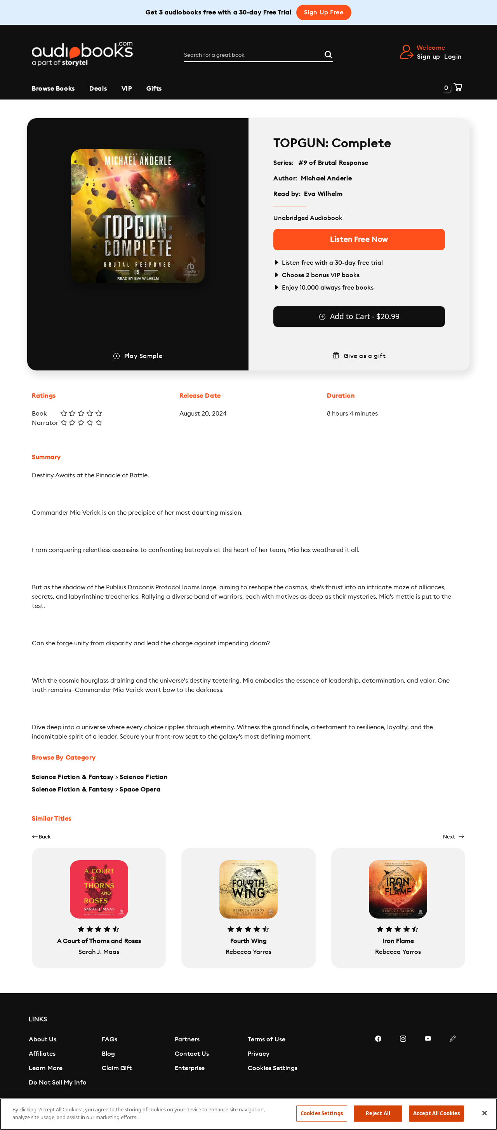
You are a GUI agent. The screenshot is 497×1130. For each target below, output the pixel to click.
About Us (42, 1039)
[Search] (328, 54)
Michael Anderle (326, 178)
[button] (41, 837)
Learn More (46, 1068)
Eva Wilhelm (323, 194)
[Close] (484, 1112)
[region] (248, 1114)
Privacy (258, 1054)
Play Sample (143, 356)
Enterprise (190, 1068)
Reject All (378, 1113)
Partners (187, 1039)
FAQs (109, 1039)
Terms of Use (266, 1039)
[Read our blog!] (452, 1062)
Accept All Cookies (436, 1113)
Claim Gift (117, 1068)
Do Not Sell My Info (58, 1082)
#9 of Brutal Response (333, 163)
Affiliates (42, 1054)
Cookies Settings (272, 1068)
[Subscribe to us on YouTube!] (427, 1062)
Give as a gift (365, 356)
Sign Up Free (324, 12)
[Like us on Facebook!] (378, 1062)
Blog (108, 1054)
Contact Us (192, 1054)
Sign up (428, 56)
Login (453, 56)
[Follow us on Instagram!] (403, 1062)
